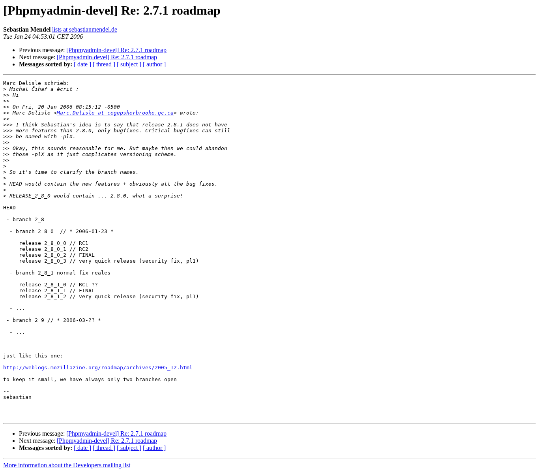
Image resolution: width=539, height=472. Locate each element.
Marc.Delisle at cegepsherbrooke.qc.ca (115, 113)
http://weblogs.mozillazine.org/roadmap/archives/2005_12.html (98, 367)
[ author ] (154, 64)
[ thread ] (104, 64)
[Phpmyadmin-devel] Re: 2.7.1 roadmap (116, 50)
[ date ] (82, 64)
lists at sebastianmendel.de (84, 29)
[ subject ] (129, 64)
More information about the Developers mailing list (66, 465)
